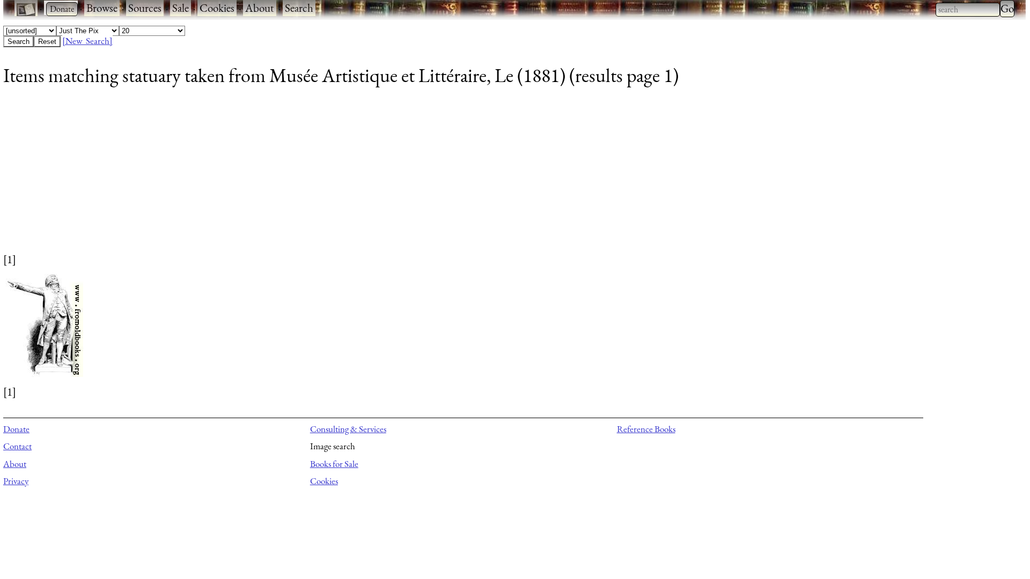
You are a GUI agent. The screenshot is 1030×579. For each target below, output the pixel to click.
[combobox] (968, 10)
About (259, 8)
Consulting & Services (348, 429)
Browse (101, 8)
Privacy (15, 481)
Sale (180, 8)
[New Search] (87, 41)
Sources (144, 8)
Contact (17, 446)
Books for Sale (334, 464)
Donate (16, 429)
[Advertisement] (325, 176)
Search (299, 8)
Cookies (217, 8)
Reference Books (646, 429)
